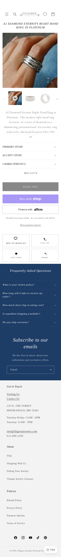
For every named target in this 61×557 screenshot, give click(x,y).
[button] (7, 14)
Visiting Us (13, 394)
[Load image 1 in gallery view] (30, 98)
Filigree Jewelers (25, 551)
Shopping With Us (16, 463)
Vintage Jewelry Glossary (20, 479)
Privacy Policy (14, 508)
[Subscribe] (50, 370)
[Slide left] (3, 99)
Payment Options (16, 515)
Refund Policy (14, 500)
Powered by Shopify (42, 551)
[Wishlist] (45, 14)
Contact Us (13, 398)
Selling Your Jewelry (18, 471)
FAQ (9, 456)
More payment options (30, 224)
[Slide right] (57, 99)
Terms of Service (16, 523)
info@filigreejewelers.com (22, 431)
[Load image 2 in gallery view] (46, 98)
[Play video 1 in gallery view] (15, 98)
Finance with (30, 209)
